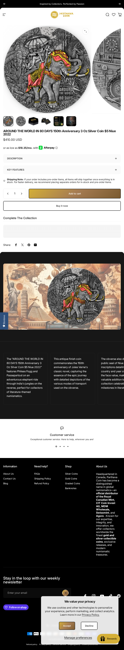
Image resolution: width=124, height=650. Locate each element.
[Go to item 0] (8, 121)
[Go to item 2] (21, 121)
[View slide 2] (60, 446)
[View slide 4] (68, 446)
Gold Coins (71, 478)
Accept (67, 625)
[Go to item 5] (59, 121)
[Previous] (4, 4)
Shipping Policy (42, 478)
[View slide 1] (56, 446)
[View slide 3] (64, 446)
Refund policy (31, 644)
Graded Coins (72, 483)
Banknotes (71, 488)
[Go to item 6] (71, 121)
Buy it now (62, 205)
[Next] (119, 4)
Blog (5, 483)
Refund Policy (41, 483)
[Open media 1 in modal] (85, 31)
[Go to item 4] (46, 121)
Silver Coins (71, 473)
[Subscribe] (65, 593)
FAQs (37, 473)
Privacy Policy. (90, 614)
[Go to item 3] (33, 121)
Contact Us (9, 478)
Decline (89, 625)
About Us (8, 473)
